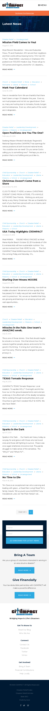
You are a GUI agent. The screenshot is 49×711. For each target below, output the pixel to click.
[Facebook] (20, 705)
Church (5, 82)
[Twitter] (24, 705)
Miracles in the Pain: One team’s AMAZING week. (21, 329)
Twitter (24, 652)
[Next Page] (31, 512)
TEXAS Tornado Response (18, 378)
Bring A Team (24, 666)
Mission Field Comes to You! (19, 42)
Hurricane (6, 85)
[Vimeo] (28, 705)
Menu (43, 5)
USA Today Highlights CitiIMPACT (22, 231)
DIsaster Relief (7, 39)
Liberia (15, 85)
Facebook (24, 648)
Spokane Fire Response (24, 13)
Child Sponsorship (9, 173)
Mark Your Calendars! (15, 87)
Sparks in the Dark (13, 429)
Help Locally (25, 673)
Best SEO (24, 696)
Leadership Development (26, 127)
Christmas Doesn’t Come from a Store (21, 182)
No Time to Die (11, 477)
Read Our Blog (24, 630)
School (33, 85)
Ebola (27, 82)
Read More (7, 69)
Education (36, 82)
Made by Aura (24, 700)
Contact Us (24, 645)
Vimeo (24, 655)
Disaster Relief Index (24, 690)
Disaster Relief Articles (24, 693)
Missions (24, 85)
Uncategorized (22, 39)
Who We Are (24, 633)
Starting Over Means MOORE (19, 279)
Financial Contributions (24, 670)
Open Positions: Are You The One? (22, 133)
